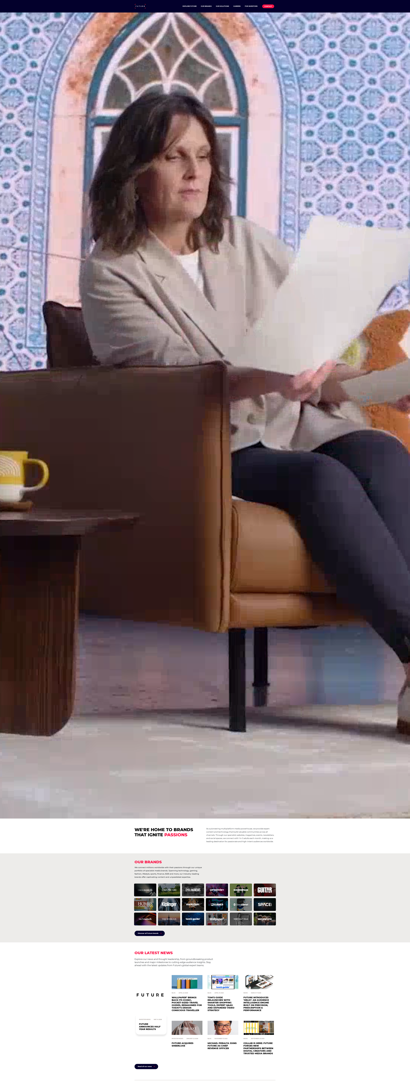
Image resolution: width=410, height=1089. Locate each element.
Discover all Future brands (148, 933)
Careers (237, 6)
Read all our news (145, 1066)
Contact (268, 6)
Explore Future (190, 6)
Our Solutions (222, 6)
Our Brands (206, 6)
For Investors (251, 6)
